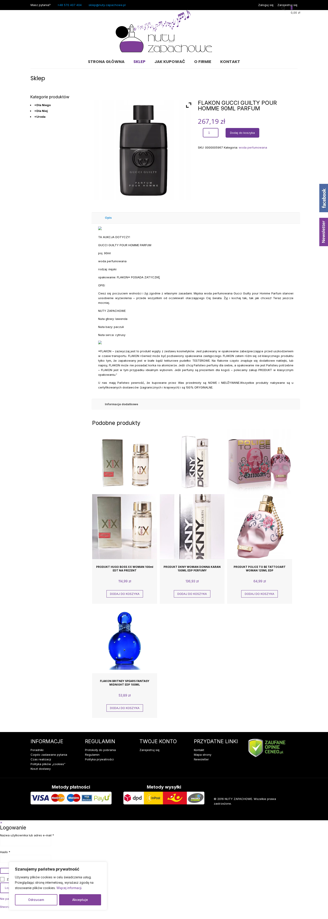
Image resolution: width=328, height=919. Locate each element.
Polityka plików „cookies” (48, 764)
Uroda (40, 116)
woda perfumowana (253, 147)
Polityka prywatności (99, 759)
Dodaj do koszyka (242, 132)
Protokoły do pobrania (100, 750)
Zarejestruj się (287, 5)
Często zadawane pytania (49, 754)
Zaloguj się (266, 5)
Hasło (13, 852)
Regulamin (92, 754)
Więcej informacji (68, 888)
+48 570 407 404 (69, 5)
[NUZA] (164, 32)
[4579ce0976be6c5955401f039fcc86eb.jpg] (144, 150)
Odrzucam (36, 900)
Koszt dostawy (41, 768)
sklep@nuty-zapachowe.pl (107, 5)
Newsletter (201, 759)
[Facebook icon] (272, 813)
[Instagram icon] (285, 813)
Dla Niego (42, 105)
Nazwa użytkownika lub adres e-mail (35, 835)
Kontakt (199, 750)
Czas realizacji (41, 759)
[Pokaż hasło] (5, 871)
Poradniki (37, 750)
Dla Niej (41, 111)
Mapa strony (202, 754)
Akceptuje (80, 900)
